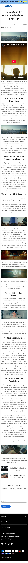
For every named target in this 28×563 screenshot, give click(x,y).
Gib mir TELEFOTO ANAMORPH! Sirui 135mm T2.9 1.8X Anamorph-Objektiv (18, 468)
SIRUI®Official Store (8, 557)
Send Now (5, 506)
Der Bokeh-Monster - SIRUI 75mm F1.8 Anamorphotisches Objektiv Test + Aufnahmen (18, 475)
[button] (25, 5)
